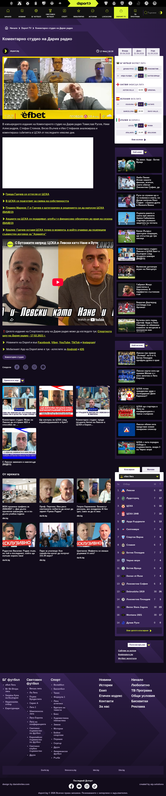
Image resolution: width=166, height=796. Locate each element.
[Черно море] (122, 3)
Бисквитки (139, 701)
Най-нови (137, 152)
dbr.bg (5, 518)
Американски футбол (61, 752)
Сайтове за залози (127, 651)
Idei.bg (96, 770)
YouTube (64, 342)
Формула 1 (59, 697)
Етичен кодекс (110, 696)
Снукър (57, 743)
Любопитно (78, 17)
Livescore (107, 17)
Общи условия (143, 696)
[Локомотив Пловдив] (146, 3)
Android (72, 349)
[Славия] (114, 3)
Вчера (125, 52)
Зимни (57, 724)
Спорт (64, 17)
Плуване (58, 739)
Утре (153, 52)
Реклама (138, 706)
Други (33, 755)
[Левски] (20, 3)
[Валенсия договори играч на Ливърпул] (139, 272)
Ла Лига (130, 99)
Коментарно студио (14, 357)
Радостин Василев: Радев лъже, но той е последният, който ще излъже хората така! (19, 553)
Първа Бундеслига (36, 697)
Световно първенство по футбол (36, 730)
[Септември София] (60, 3)
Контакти (106, 701)
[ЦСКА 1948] (36, 3)
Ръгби (57, 758)
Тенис (57, 693)
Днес (139, 52)
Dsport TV (121, 17)
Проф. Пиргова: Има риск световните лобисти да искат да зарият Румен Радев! (56, 509)
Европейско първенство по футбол (36, 739)
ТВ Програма (135, 15)
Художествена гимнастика (61, 719)
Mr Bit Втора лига (11, 690)
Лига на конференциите (38, 723)
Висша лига (132, 85)
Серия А (130, 120)
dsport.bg (14, 51)
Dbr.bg (122, 770)
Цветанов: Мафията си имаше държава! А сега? (92, 552)
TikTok (75, 342)
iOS (82, 349)
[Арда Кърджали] (44, 3)
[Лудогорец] (11, 3)
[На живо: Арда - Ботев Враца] (139, 165)
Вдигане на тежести (59, 708)
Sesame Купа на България (12, 696)
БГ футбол (36, 17)
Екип (103, 690)
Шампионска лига (36, 712)
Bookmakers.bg (125, 654)
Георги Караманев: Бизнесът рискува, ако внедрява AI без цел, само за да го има (92, 509)
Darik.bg (45, 770)
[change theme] (161, 12)
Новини (21, 17)
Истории (93, 17)
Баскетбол (59, 689)
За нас (104, 706)
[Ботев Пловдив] (52, 3)
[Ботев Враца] (130, 3)
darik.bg (43, 516)
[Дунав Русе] (138, 3)
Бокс (56, 714)
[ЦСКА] (28, 3)
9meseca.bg (70, 770)
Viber (54, 342)
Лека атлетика (58, 702)
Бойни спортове (58, 733)
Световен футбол (50, 15)
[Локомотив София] (155, 3)
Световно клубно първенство (36, 748)
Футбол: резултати (127, 658)
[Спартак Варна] (106, 3)
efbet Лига (133, 63)
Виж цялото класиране (137, 630)
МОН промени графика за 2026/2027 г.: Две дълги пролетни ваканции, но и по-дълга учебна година (17, 510)
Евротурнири (12, 708)
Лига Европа (36, 718)
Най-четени (137, 345)
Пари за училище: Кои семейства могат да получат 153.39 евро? (54, 553)
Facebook (44, 342)
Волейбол (59, 685)
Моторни (58, 728)
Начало (8, 17)
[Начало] (6, 28)
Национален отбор (11, 703)
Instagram (89, 342)
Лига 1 (33, 707)
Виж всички (137, 140)
